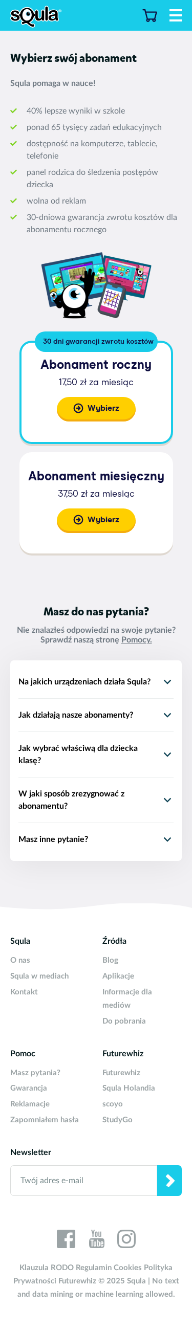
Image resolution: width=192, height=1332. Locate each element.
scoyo (112, 1104)
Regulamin (94, 1268)
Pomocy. (136, 640)
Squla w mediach (39, 976)
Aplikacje (118, 976)
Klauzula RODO (46, 1268)
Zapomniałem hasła (44, 1120)
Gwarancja (28, 1088)
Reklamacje (30, 1104)
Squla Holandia (128, 1088)
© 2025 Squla (122, 1281)
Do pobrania (124, 1021)
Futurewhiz (121, 1073)
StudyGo (117, 1120)
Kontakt (24, 992)
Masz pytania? (35, 1073)
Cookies (128, 1268)
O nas (20, 960)
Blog (110, 960)
